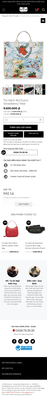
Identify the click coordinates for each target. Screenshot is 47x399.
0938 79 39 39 (10, 392)
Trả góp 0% (34, 133)
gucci (12, 142)
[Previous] (3, 237)
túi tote (25, 142)
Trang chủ (5, 16)
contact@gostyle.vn (27, 392)
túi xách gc (15, 144)
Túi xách (16, 16)
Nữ (11, 16)
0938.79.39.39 (25, 330)
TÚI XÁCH (32, 142)
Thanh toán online (13, 134)
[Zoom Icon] (43, 20)
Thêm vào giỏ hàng (20, 127)
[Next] (43, 237)
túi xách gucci (25, 144)
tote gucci (18, 142)
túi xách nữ (35, 144)
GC (8, 142)
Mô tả (7, 189)
